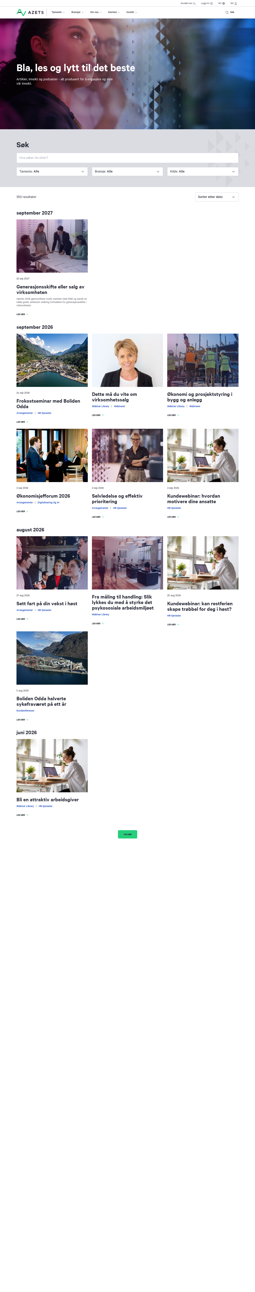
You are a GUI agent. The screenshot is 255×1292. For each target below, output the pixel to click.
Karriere (112, 12)
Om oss (94, 12)
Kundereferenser (25, 710)
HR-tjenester (44, 413)
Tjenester (57, 12)
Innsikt (130, 12)
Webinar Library (100, 406)
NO (220, 3)
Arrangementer (24, 413)
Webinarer (119, 406)
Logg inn (205, 3)
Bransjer (75, 12)
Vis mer (128, 834)
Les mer (23, 314)
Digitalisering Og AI (48, 502)
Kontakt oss (186, 3)
